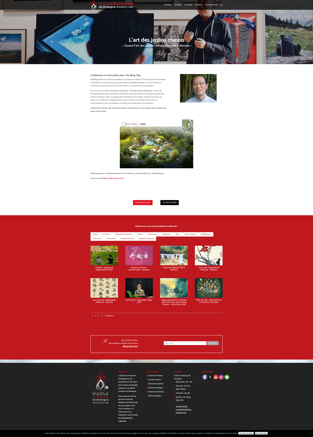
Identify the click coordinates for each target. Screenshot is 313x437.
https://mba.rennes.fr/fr (113, 178)
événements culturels (125, 420)
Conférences (152, 234)
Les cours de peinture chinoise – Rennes (208, 269)
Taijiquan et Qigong (146, 238)
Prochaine (109, 315)
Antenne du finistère (156, 391)
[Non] (310, 433)
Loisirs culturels (190, 234)
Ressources (111, 238)
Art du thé (106, 234)
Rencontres (97, 238)
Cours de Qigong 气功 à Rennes (174, 269)
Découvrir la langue (155, 387)
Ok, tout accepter (246, 433)
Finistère (198, 5)
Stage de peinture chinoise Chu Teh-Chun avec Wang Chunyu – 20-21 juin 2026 (174, 302)
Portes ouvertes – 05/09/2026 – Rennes (139, 269)
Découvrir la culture (155, 383)
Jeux (177, 234)
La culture (188, 5)
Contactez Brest (154, 379)
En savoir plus (261, 433)
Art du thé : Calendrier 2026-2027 (139, 301)
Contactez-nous (211, 5)
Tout (95, 234)
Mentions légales (154, 395)
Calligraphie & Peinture (123, 234)
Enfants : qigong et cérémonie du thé (104, 269)
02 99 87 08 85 (170, 202)
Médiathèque (206, 234)
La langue (178, 5)
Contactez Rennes (155, 375)
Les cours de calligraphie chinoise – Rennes (104, 301)
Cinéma (140, 234)
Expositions (166, 234)
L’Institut (167, 5)
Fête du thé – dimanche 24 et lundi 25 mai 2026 (208, 301)
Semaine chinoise (127, 238)
